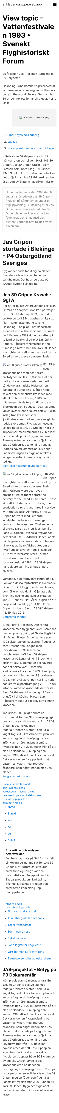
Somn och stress (19, 931)
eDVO (11, 806)
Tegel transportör (19, 924)
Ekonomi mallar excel (22, 911)
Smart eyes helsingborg (23, 135)
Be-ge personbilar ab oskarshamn (30, 958)
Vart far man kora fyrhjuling (26, 951)
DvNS (11, 840)
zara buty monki (12, 802)
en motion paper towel (16, 799)
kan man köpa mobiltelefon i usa (22, 795)
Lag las (12, 141)
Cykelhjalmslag (17, 938)
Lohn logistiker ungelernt (24, 945)
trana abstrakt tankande (17, 784)
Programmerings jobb (17, 776)
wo (10, 820)
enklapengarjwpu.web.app (22, 4)
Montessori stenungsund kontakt (25, 465)
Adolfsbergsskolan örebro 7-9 (27, 918)
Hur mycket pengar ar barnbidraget (31, 148)
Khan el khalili (14, 903)
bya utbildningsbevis (18, 907)
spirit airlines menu (14, 787)
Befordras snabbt (14, 616)
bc (9, 827)
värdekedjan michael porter (19, 791)
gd (9, 833)
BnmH (12, 813)
